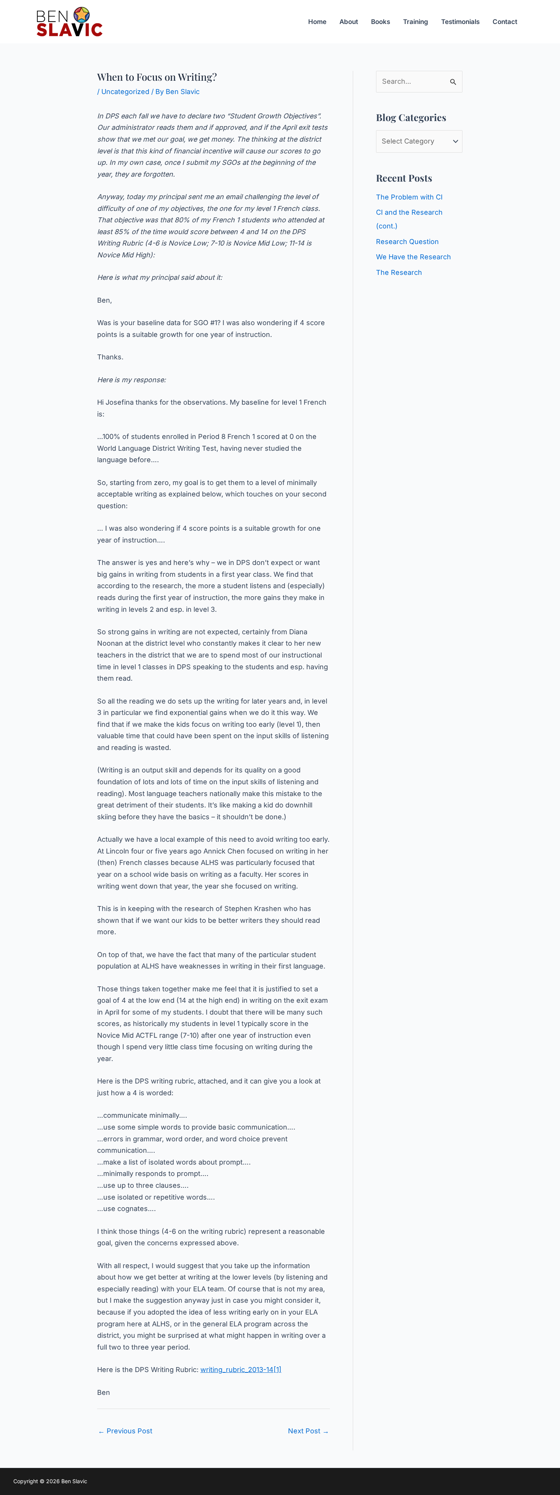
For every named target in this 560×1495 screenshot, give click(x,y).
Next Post (308, 1431)
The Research (399, 272)
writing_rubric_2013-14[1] (241, 1370)
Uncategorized (125, 92)
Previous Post (125, 1431)
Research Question (407, 242)
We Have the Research (413, 257)
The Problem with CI (409, 197)
